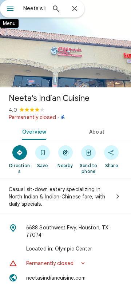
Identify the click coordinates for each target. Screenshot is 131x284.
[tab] (32, 131)
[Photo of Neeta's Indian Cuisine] (65, 43)
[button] (65, 263)
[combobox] (34, 8)
